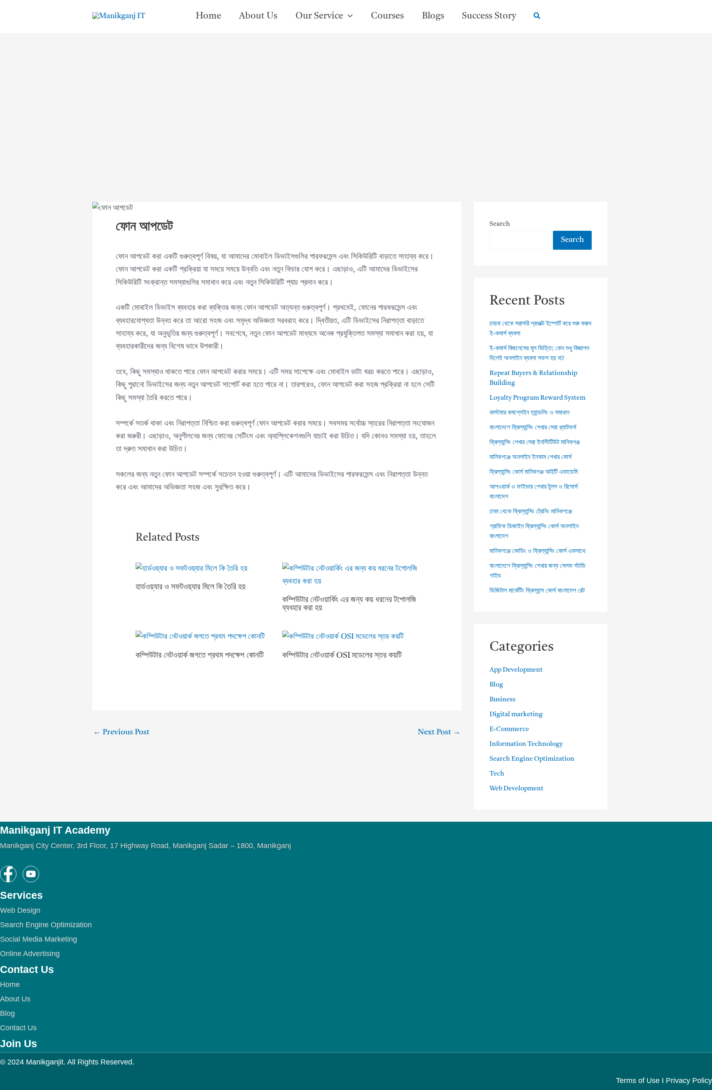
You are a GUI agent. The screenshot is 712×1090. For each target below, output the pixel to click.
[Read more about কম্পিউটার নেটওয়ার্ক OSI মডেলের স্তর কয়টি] (343, 637)
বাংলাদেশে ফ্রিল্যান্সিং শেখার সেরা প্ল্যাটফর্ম (533, 427)
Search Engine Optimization (532, 759)
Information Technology (526, 744)
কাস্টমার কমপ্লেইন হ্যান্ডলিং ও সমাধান (529, 413)
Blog (496, 685)
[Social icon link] (8, 874)
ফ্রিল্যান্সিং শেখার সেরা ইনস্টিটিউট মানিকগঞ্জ (535, 442)
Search (500, 224)
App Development (516, 670)
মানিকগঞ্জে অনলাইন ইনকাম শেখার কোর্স (530, 457)
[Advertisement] (356, 94)
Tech (497, 774)
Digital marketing (516, 714)
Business (502, 699)
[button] (348, 16)
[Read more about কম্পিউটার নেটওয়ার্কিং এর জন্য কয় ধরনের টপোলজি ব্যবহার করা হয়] (350, 575)
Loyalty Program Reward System (538, 398)
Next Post (439, 732)
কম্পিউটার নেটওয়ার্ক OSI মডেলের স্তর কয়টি (343, 656)
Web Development (516, 788)
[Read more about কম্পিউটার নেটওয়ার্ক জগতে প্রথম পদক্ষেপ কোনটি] (200, 637)
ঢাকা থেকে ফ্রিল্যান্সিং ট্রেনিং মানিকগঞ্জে (531, 512)
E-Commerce (509, 729)
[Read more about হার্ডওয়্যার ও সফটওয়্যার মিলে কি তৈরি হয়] (191, 569)
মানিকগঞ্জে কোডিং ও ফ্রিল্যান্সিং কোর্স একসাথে (538, 551)
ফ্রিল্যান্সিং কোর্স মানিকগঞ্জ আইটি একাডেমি (534, 472)
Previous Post (121, 732)
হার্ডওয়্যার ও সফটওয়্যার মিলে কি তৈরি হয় (191, 587)
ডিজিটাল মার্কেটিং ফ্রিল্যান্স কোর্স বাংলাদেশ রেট (537, 591)
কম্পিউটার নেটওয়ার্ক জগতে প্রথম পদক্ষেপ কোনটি (200, 656)
